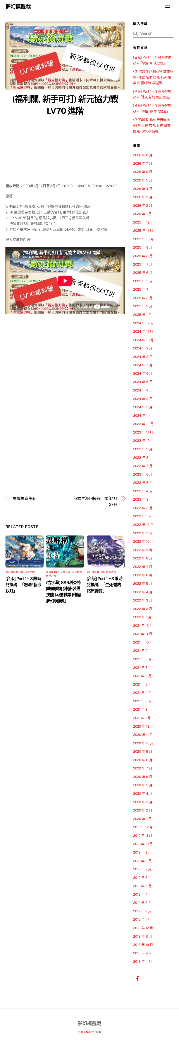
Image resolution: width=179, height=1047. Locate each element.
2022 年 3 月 (142, 600)
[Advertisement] (65, 150)
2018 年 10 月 (143, 945)
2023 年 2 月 (142, 508)
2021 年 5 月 (142, 684)
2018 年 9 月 (142, 953)
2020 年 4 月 (142, 793)
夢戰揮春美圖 (24, 498)
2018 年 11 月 (142, 936)
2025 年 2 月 (142, 306)
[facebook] (137, 978)
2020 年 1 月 (142, 819)
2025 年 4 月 (143, 289)
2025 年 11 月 (143, 230)
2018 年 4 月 (142, 961)
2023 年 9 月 (142, 449)
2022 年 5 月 (142, 583)
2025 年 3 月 (143, 298)
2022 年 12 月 (143, 525)
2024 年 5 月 (143, 382)
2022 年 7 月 (142, 567)
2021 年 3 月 (142, 701)
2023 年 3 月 (143, 499)
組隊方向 (51, 575)
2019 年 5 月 (142, 886)
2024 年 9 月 (142, 348)
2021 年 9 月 (142, 650)
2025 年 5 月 (143, 281)
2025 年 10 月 (143, 239)
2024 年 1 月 (142, 415)
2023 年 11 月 (143, 432)
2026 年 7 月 (142, 163)
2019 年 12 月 (143, 827)
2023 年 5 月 (143, 483)
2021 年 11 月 (142, 634)
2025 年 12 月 (143, 222)
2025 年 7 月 (142, 264)
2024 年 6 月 (142, 373)
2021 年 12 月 (143, 625)
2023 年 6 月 (142, 474)
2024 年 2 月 (142, 407)
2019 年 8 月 (142, 861)
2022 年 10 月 (143, 541)
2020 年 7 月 (142, 768)
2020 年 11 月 (143, 735)
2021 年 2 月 (142, 709)
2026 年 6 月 (142, 172)
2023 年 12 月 (143, 424)
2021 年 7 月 (142, 667)
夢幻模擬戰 (11, 572)
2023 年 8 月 (143, 457)
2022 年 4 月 (142, 592)
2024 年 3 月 (143, 399)
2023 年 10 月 (143, 440)
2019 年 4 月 (142, 894)
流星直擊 (77, 572)
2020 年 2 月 (142, 810)
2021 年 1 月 (142, 718)
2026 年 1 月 (142, 214)
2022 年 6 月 (142, 575)
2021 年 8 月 (142, 659)
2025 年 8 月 (143, 256)
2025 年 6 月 (142, 272)
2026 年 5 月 (142, 180)
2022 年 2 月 (142, 609)
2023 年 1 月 (142, 516)
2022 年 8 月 (142, 558)
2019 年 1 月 (142, 919)
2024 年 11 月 (143, 331)
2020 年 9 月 (142, 751)
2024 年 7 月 (142, 365)
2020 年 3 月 (142, 802)
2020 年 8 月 (142, 760)
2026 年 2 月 (142, 205)
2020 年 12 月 (143, 726)
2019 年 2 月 (142, 911)
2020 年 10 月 (143, 743)
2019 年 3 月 (142, 903)
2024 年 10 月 (143, 340)
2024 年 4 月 (143, 390)
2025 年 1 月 (142, 315)
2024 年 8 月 (143, 357)
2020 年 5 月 (142, 785)
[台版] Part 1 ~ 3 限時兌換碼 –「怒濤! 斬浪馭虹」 (23, 584)
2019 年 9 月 (142, 852)
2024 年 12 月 (143, 323)
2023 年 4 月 (143, 491)
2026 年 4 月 (142, 189)
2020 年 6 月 (142, 777)
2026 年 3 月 (142, 197)
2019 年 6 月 (142, 877)
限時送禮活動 (27, 572)
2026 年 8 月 (142, 155)
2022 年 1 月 (142, 617)
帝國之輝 (65, 572)
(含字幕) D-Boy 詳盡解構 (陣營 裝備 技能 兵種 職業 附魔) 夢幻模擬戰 (151, 125)
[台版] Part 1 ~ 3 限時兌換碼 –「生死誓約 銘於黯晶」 (104, 584)
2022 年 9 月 (142, 550)
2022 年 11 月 (143, 533)
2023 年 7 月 (142, 466)
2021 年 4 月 (142, 693)
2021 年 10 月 (143, 642)
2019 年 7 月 (142, 869)
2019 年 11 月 (142, 835)
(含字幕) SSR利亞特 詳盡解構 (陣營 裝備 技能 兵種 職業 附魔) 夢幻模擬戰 (153, 77)
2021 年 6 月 (142, 676)
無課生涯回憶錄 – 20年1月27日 (95, 501)
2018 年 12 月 (143, 928)
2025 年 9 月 (142, 247)
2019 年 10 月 (143, 844)
